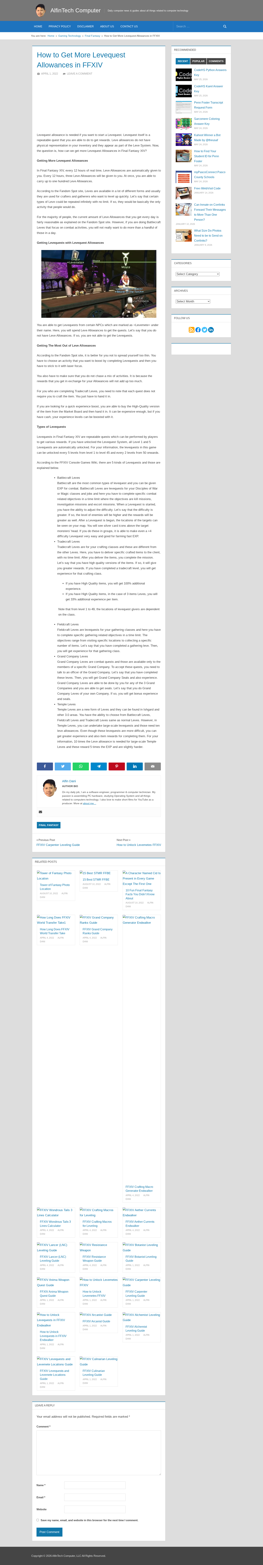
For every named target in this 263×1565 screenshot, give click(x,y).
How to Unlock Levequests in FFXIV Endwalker (53, 1335)
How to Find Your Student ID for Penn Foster (206, 156)
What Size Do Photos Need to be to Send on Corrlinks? (208, 235)
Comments (216, 61)
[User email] (40, 812)
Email (40, 1497)
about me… (89, 803)
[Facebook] (198, 329)
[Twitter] (204, 329)
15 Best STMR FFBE (96, 879)
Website (41, 1509)
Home (38, 26)
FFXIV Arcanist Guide (96, 1321)
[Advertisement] (99, 103)
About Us (107, 26)
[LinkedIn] (211, 329)
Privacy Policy (60, 26)
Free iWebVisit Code (207, 188)
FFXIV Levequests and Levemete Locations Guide (54, 1374)
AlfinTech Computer (75, 10)
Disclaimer (85, 26)
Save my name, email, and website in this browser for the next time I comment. (89, 1520)
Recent (183, 61)
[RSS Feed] (191, 329)
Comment (43, 1426)
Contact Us (129, 26)
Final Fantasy (49, 825)
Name (40, 1485)
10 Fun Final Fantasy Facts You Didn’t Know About (140, 894)
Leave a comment (79, 73)
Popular (198, 61)
